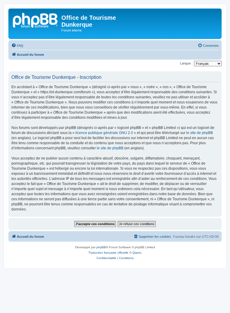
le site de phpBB (199, 133)
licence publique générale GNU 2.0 (104, 133)
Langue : (186, 63)
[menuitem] (17, 45)
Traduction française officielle (108, 252)
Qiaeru (137, 252)
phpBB (101, 247)
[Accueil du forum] (35, 19)
